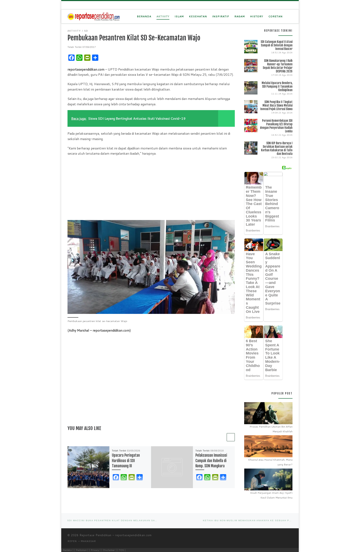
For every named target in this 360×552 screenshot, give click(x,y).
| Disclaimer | (109, 550)
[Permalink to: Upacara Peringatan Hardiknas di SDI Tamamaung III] (88, 467)
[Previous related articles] (222, 437)
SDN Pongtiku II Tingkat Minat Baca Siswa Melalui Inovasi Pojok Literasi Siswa (276, 105)
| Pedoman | (81, 550)
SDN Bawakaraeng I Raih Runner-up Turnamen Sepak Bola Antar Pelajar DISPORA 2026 (277, 66)
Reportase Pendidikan (95, 535)
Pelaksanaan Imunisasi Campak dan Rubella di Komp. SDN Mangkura (211, 460)
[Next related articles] (231, 437)
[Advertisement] (151, 189)
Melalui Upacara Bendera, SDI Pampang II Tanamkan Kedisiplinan (277, 86)
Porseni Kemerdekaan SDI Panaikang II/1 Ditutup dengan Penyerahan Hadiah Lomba (276, 126)
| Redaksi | (67, 550)
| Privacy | (95, 550)
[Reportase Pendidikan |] (94, 16)
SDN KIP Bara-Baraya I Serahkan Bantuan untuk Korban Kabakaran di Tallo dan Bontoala (276, 148)
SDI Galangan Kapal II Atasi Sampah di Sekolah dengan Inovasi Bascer (276, 45)
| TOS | (121, 550)
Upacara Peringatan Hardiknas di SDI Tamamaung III (126, 460)
